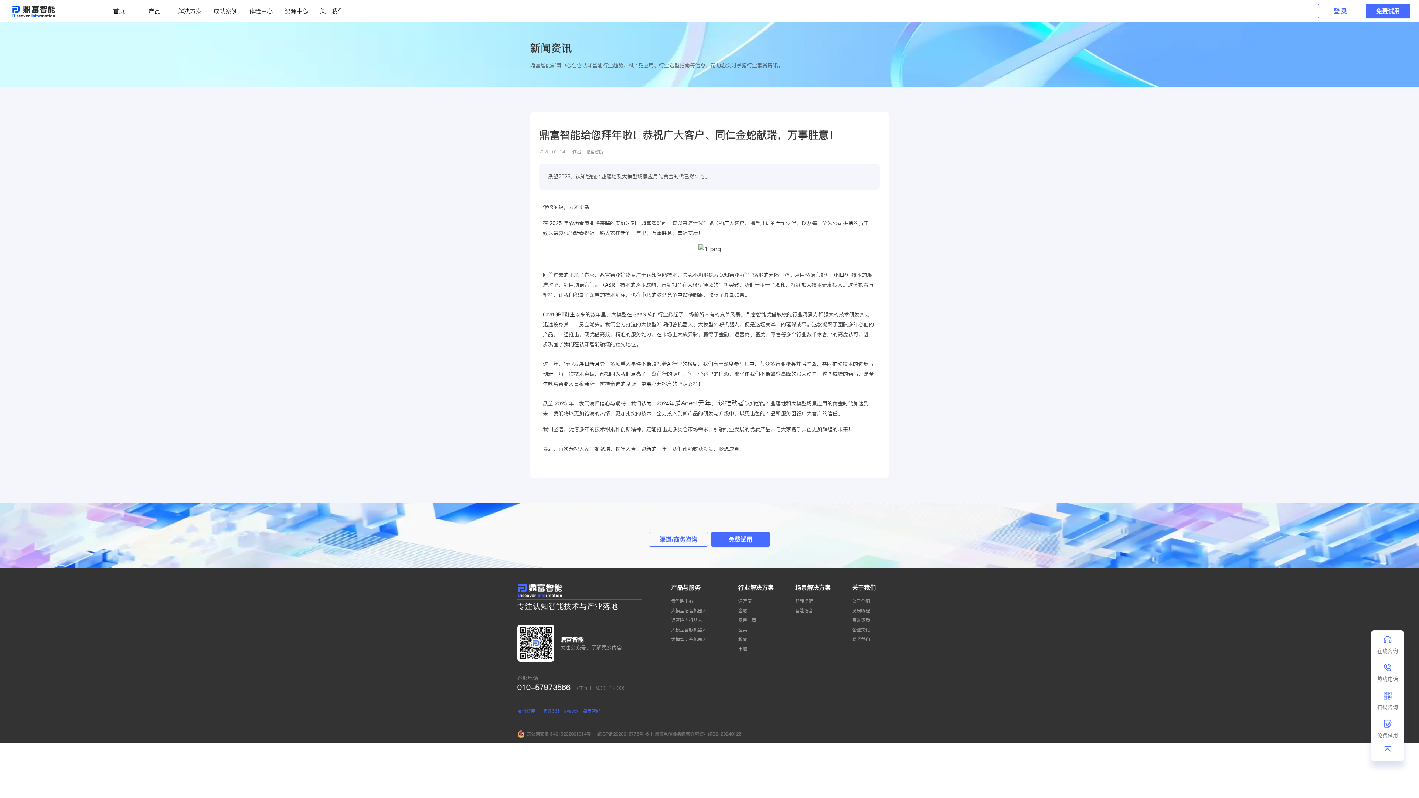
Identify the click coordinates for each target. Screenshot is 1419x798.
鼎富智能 (591, 711)
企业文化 (861, 630)
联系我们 (861, 639)
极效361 (551, 711)
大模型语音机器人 (689, 610)
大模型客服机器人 (689, 630)
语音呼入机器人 (686, 620)
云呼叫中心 (682, 601)
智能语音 (804, 610)
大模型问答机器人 (689, 639)
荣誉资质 (861, 620)
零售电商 (747, 620)
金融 (742, 610)
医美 (742, 630)
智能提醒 (804, 601)
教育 (742, 639)
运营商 (745, 601)
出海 (742, 649)
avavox (571, 711)
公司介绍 (861, 601)
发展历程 (861, 610)
